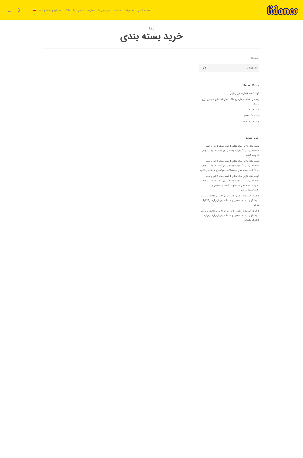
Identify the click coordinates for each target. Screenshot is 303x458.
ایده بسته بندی (174, 256)
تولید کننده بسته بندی (72, 262)
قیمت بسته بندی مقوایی (97, 273)
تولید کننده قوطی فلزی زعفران (244, 93)
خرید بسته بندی (80, 267)
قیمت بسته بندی (148, 273)
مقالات (60, 273)
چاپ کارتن (251, 155)
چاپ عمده (254, 110)
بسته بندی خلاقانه (78, 256)
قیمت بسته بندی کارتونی (125, 273)
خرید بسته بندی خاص (170, 273)
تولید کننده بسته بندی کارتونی (166, 267)
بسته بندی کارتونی (57, 256)
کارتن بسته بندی (73, 273)
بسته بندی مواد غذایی (127, 262)
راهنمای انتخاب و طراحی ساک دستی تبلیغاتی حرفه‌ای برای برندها (230, 101)
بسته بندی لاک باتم (171, 262)
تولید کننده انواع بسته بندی (99, 262)
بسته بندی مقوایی (150, 262)
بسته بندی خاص (98, 256)
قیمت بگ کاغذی (251, 116)
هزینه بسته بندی (173, 279)
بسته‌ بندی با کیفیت (119, 256)
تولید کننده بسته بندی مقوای (134, 267)
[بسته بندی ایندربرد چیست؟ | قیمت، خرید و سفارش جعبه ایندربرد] (115, 185)
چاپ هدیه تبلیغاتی (250, 122)
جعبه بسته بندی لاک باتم (103, 267)
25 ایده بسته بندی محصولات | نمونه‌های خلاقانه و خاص (228, 170)
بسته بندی (158, 256)
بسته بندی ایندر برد (141, 256)
